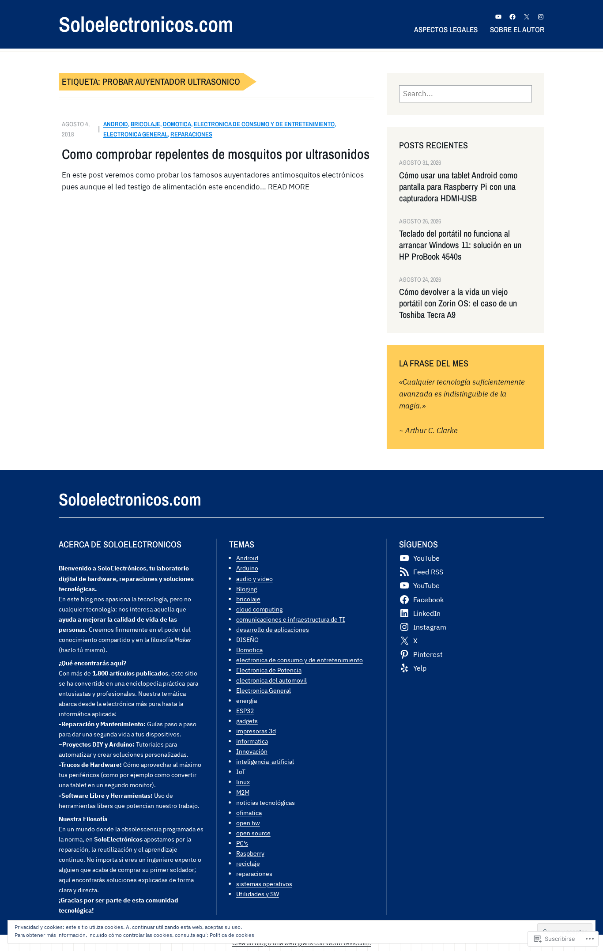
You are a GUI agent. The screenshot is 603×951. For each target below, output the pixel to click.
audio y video (254, 578)
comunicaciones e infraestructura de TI (290, 619)
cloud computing (259, 609)
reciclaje (248, 863)
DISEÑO (247, 639)
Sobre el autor (517, 29)
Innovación (252, 751)
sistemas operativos (264, 883)
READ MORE (288, 187)
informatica (252, 741)
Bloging (246, 589)
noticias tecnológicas (265, 802)
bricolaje (145, 124)
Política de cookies (232, 935)
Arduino (247, 568)
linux (243, 781)
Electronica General (135, 134)
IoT (240, 771)
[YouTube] (498, 16)
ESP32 (245, 710)
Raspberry (250, 853)
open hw (248, 823)
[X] (526, 16)
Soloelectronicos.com (146, 24)
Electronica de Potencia (269, 670)
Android (115, 124)
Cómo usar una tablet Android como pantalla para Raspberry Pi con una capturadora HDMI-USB (458, 187)
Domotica (177, 124)
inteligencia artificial (265, 761)
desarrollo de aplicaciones (272, 629)
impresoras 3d (256, 731)
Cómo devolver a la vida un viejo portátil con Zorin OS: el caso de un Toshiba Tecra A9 (458, 303)
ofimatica (249, 812)
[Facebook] (512, 16)
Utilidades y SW (257, 894)
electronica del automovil (271, 680)
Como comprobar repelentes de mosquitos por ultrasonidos (215, 154)
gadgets (247, 721)
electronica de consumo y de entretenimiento (264, 124)
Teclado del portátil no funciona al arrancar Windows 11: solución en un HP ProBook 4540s (460, 245)
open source (253, 833)
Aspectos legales (446, 29)
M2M (242, 792)
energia (246, 700)
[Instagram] (540, 16)
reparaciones (191, 134)
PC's (242, 843)
